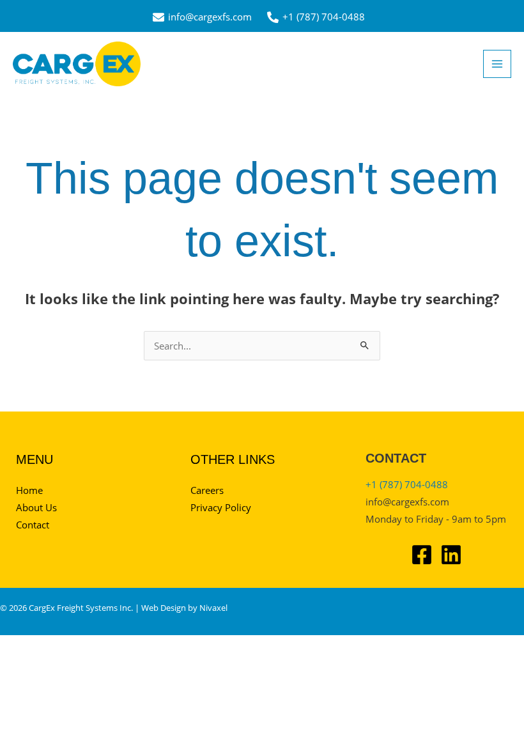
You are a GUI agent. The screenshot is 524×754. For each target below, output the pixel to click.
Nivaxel (213, 607)
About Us (36, 507)
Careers (207, 490)
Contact (32, 524)
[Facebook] (422, 555)
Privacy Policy (220, 507)
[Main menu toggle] (497, 64)
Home (29, 490)
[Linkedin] (451, 555)
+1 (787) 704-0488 (407, 484)
